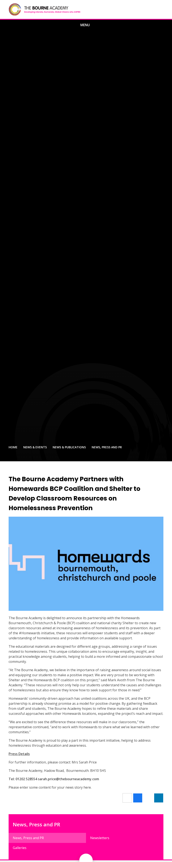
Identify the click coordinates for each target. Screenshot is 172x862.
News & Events (35, 447)
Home (13, 447)
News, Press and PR (107, 447)
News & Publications (69, 447)
